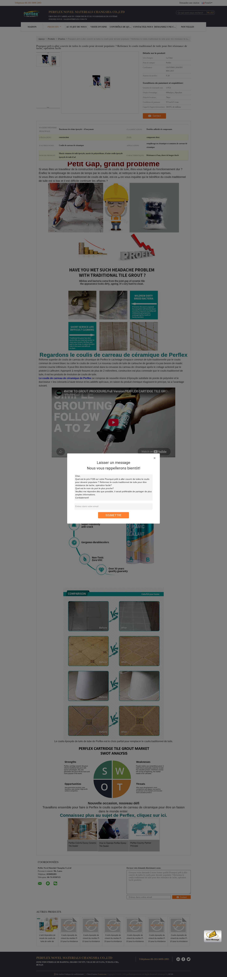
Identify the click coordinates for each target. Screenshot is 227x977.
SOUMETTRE (113, 515)
